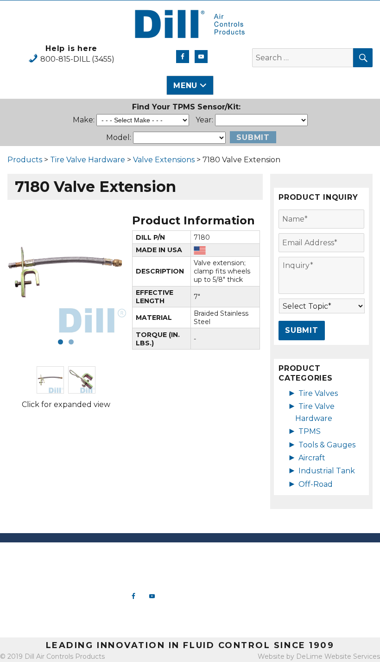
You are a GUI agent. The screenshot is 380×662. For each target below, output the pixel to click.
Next (113, 272)
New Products (237, 556)
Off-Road (315, 484)
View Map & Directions (48, 621)
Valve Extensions (164, 159)
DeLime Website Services (338, 656)
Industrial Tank (326, 470)
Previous (18, 272)
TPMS (309, 431)
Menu (185, 85)
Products (24, 159)
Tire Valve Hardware (87, 159)
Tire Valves (318, 393)
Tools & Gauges (326, 444)
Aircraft (311, 457)
